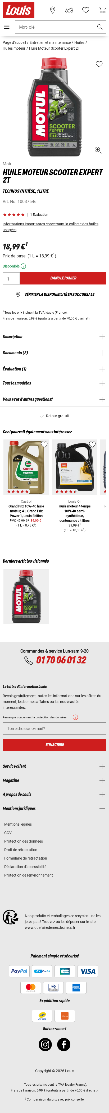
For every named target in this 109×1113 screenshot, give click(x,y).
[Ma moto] (69, 10)
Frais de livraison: (15, 318)
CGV (8, 833)
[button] (100, 27)
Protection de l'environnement (28, 875)
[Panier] (102, 10)
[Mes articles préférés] (86, 10)
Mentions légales (18, 824)
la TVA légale (44, 312)
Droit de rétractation (20, 850)
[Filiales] (53, 10)
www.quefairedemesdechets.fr (50, 927)
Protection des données (23, 841)
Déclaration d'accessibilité (25, 867)
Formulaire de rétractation (25, 858)
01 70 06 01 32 (61, 660)
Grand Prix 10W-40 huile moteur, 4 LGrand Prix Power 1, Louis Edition (26, 511)
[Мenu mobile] (7, 27)
